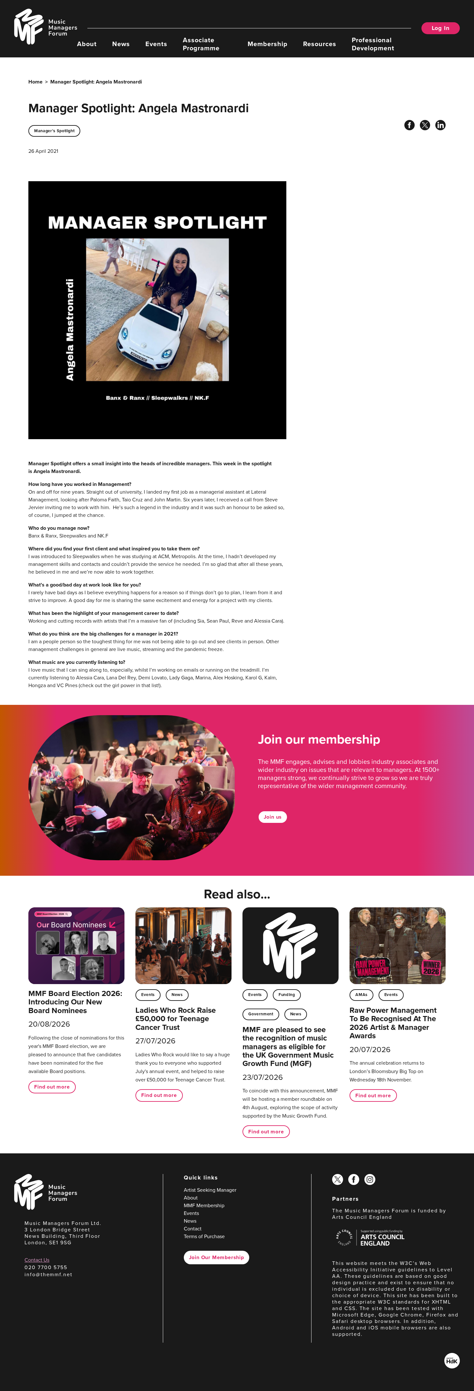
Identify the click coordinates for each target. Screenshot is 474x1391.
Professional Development (373, 43)
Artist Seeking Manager (210, 1190)
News (121, 43)
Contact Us (37, 1260)
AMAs (361, 994)
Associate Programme (201, 43)
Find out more (52, 1086)
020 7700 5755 (46, 1267)
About (87, 43)
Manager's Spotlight (54, 131)
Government (260, 1014)
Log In (440, 28)
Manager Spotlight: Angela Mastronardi (96, 81)
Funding (287, 994)
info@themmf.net (49, 1274)
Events (156, 43)
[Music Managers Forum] (45, 1208)
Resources (319, 43)
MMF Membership (204, 1205)
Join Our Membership (216, 1257)
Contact (193, 1228)
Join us (273, 817)
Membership (268, 43)
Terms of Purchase (204, 1236)
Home (35, 81)
